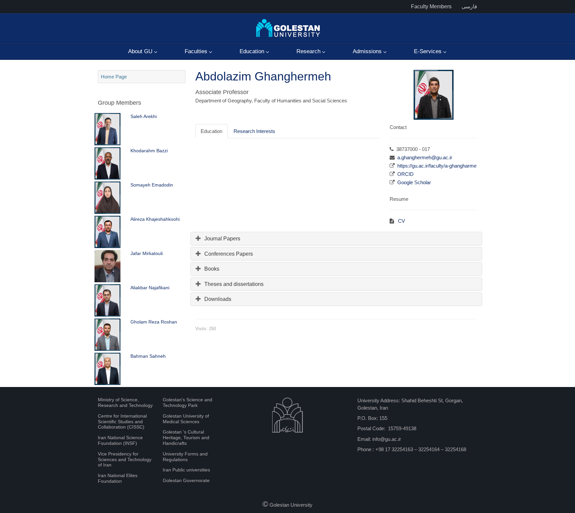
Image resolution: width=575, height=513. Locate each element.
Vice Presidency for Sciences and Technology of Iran (124, 459)
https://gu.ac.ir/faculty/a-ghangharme (437, 166)
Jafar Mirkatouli (146, 253)
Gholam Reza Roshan (153, 321)
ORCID (405, 174)
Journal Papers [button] (222, 238)
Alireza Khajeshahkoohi (155, 219)
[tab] (336, 238)
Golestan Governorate (186, 480)
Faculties (197, 51)
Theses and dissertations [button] (234, 284)
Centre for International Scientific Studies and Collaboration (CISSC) (122, 421)
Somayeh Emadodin (151, 185)
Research (309, 51)
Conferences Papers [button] (228, 254)
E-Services (428, 51)
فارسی (469, 6)
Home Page (114, 76)
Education (253, 51)
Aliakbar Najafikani (149, 287)
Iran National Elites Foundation (117, 478)
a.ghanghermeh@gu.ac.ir (424, 157)
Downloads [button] (217, 299)
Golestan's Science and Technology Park (187, 402)
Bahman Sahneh (148, 356)
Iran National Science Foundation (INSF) (120, 440)
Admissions (368, 51)
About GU (141, 51)
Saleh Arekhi (143, 116)
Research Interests (254, 131)
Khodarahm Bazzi (149, 150)
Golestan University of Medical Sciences (186, 418)
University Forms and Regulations (185, 456)
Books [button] (211, 269)
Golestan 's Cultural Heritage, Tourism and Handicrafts (186, 437)
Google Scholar (414, 182)
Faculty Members (431, 6)
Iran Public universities (186, 469)
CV (401, 221)
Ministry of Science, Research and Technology (125, 402)
